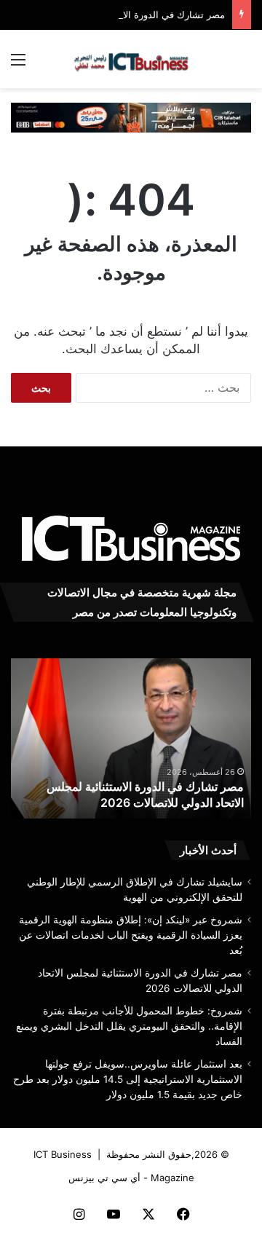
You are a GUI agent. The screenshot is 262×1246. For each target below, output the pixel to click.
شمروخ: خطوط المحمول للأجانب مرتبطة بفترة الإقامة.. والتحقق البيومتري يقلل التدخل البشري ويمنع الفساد (129, 1026)
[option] (131, 738)
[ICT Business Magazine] (131, 59)
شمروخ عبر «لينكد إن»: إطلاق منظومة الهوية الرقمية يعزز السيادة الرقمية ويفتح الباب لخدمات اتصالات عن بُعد (130, 935)
